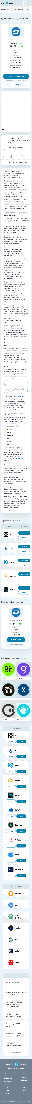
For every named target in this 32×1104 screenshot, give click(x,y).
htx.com (24, 547)
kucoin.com (24, 560)
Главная (8, 1074)
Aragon (19, 719)
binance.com (24, 574)
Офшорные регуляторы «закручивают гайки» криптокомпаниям (14, 1004)
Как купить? (16, 85)
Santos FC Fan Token (6, 699)
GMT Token (4, 719)
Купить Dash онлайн (16, 76)
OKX (11, 535)
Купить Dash (16, 639)
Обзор (24, 537)
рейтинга (7, 424)
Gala (17, 951)
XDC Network (20, 699)
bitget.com (24, 588)
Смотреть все (16, 1052)
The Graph (19, 678)
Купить (8, 671)
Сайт (21, 742)
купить (18, 396)
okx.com (24, 533)
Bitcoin (18, 893)
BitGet (12, 590)
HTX (11, 549)
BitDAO (4, 678)
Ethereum (19, 905)
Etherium (20, 459)
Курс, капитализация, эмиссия (15, 149)
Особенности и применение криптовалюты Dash (18, 140)
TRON (17, 962)
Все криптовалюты (16, 644)
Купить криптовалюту (8, 1077)
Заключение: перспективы (17, 162)
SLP (16, 939)
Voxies (17, 928)
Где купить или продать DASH (16, 156)
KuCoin (12, 562)
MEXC (8, 1090)
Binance (13, 576)
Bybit (24, 1077)
